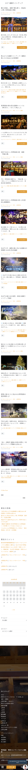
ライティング (6, 282)
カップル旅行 (9, 41)
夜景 (17, 282)
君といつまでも (16, 41)
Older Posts (4, 490)
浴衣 (4, 428)
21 (17, 599)
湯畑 (18, 139)
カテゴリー (4, 629)
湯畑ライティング (10, 91)
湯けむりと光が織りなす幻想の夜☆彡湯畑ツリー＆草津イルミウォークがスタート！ (13, 346)
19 (10, 599)
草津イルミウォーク (7, 381)
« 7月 (13, 610)
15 (20, 595)
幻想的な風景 (19, 89)
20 (14, 599)
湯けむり (4, 91)
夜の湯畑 (13, 89)
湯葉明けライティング (15, 331)
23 (23, 599)
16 (23, 595)
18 (7, 599)
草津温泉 (5, 283)
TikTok (4, 41)
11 (7, 595)
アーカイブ (4, 618)
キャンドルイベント (7, 139)
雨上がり (4, 92)
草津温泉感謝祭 (7, 477)
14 (17, 595)
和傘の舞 (11, 185)
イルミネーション (7, 330)
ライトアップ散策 (7, 89)
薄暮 (21, 43)
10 (4, 595)
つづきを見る (22, 47)
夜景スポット (6, 234)
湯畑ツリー (16, 380)
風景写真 (19, 12)
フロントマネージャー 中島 (8, 12)
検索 (2, 495)
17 (4, 599)
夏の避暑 (22, 41)
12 (10, 595)
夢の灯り (14, 139)
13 (14, 595)
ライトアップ (12, 282)
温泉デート (9, 43)
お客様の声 (4, 555)
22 (20, 599)
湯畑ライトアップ (16, 43)
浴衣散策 (4, 43)
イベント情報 (20, 110)
